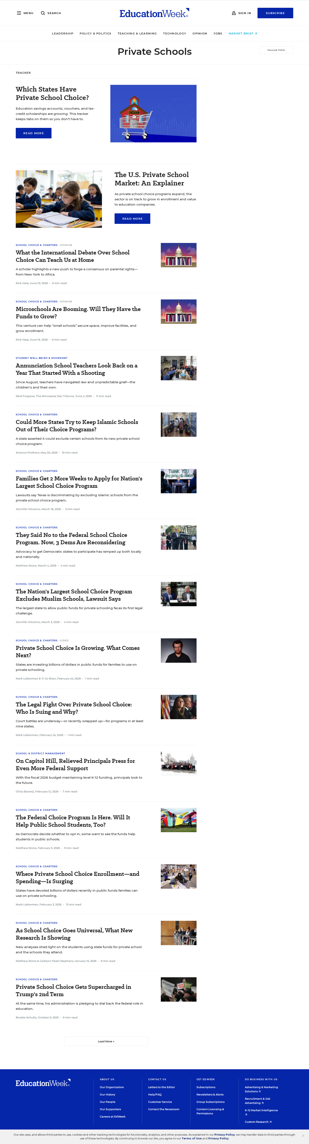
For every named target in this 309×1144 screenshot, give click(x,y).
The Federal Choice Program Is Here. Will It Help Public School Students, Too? (73, 821)
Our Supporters (110, 1109)
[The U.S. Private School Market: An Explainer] (59, 226)
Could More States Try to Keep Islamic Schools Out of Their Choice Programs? (77, 425)
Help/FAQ (155, 1094)
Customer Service (160, 1101)
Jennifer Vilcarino (28, 509)
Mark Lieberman (27, 678)
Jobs (218, 33)
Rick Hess (22, 283)
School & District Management (40, 753)
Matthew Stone (26, 565)
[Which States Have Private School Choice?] (153, 141)
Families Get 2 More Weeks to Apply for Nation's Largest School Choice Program (79, 482)
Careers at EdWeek (112, 1116)
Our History (107, 1094)
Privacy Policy (224, 1134)
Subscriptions (206, 1087)
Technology (174, 33)
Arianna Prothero (27, 452)
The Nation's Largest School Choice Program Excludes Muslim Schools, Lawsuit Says (74, 595)
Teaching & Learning (137, 33)
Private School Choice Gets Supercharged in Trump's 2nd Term (73, 990)
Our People (107, 1101)
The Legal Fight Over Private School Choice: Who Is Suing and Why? (74, 708)
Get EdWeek (206, 1079)
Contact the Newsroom (163, 1109)
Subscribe (275, 13)
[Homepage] (154, 13)
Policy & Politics (95, 33)
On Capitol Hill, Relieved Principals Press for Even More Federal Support (75, 764)
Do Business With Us (261, 1079)
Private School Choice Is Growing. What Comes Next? (78, 651)
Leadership (62, 33)
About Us (107, 1079)
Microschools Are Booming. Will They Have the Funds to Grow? (78, 312)
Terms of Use (192, 1138)
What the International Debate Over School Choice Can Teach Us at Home (73, 256)
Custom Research (257, 1121)
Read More (33, 133)
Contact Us (157, 1079)
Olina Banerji (25, 791)
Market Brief (242, 33)
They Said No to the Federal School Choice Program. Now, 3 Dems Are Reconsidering (71, 538)
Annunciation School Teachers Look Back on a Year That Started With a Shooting (76, 369)
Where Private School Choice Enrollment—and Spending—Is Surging (77, 877)
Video (64, 640)
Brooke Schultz (26, 1017)
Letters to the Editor (161, 1087)
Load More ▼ (106, 1041)
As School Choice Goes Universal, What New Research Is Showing (74, 934)
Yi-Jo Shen (48, 678)
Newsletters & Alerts (210, 1094)
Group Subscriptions (210, 1101)
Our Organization (112, 1087)
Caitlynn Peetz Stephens (56, 961)
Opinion (200, 33)
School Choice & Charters (37, 245)
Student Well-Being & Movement (42, 358)
